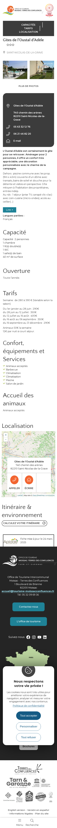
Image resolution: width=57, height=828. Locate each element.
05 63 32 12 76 (21, 126)
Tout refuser (28, 737)
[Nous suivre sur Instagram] (34, 637)
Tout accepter (28, 715)
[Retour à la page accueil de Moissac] (23, 10)
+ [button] (6, 435)
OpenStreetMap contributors (44, 495)
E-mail (17, 140)
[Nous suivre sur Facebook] (28, 637)
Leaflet (20, 495)
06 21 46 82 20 (22, 133)
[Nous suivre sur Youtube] (39, 637)
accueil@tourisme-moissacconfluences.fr (28, 591)
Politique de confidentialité (28, 705)
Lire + (9, 209)
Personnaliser (28, 726)
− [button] (6, 439)
